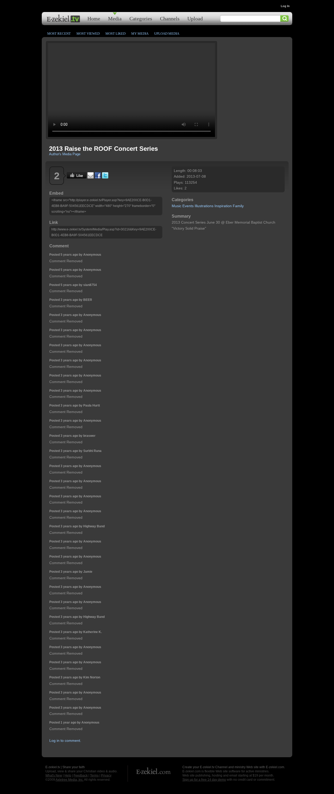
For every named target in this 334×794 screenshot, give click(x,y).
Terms (94, 775)
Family (238, 206)
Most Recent (59, 33)
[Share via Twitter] (105, 177)
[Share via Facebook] (98, 177)
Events (188, 206)
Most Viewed (88, 33)
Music (176, 206)
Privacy (106, 775)
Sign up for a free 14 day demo (204, 779)
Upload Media (166, 33)
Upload (195, 18)
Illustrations (204, 206)
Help (67, 775)
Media (115, 18)
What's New (53, 775)
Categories (140, 18)
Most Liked (115, 33)
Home (93, 18)
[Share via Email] (90, 177)
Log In (285, 6)
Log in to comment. (65, 740)
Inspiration (223, 206)
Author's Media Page (64, 154)
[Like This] (76, 177)
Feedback (81, 775)
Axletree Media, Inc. (70, 779)
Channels (170, 18)
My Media (139, 33)
